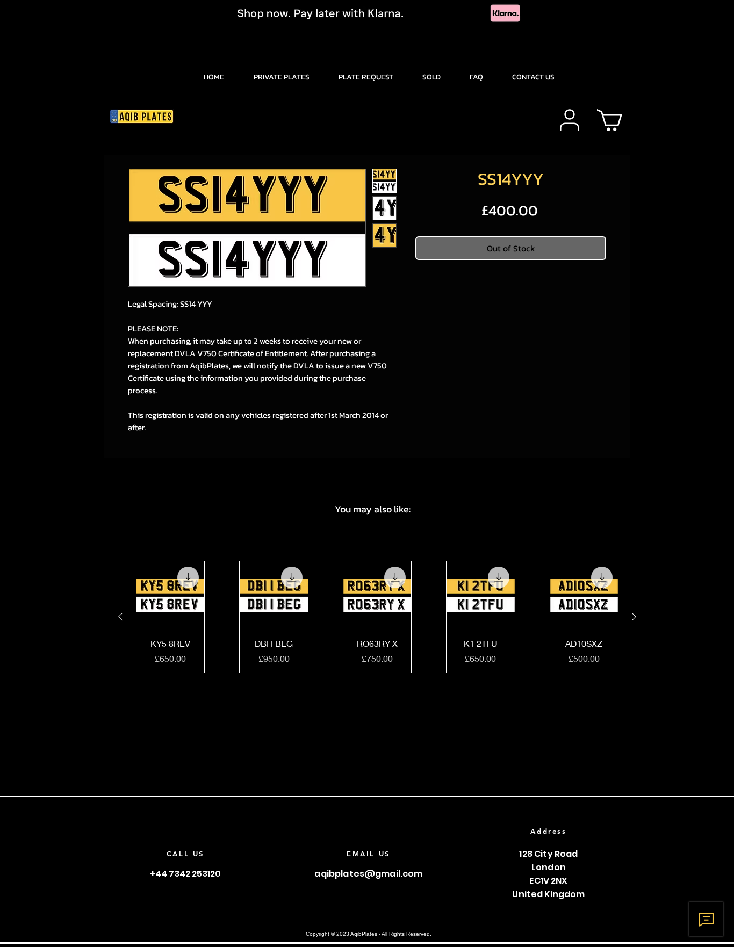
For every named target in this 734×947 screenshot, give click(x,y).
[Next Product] (634, 616)
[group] (377, 617)
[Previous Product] (120, 616)
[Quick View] (170, 595)
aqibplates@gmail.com (368, 874)
